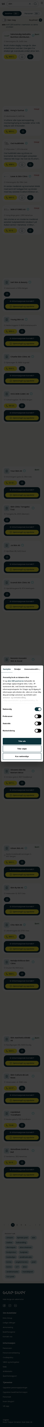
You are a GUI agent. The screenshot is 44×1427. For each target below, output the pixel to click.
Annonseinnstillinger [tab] (33, 669)
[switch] (38, 716)
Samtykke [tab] (7, 669)
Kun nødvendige (22, 756)
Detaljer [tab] (17, 669)
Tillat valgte (22, 749)
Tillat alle (22, 741)
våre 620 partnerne (15, 681)
